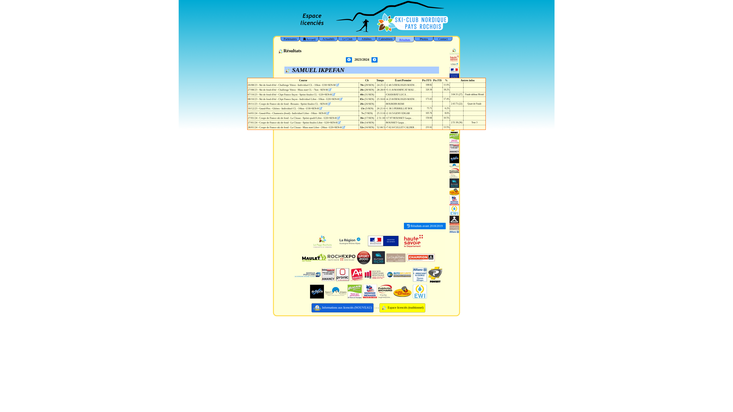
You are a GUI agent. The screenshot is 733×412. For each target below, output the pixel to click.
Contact (443, 39)
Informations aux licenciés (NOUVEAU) (346, 307)
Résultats (404, 40)
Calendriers (385, 39)
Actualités (328, 39)
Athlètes (366, 39)
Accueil (311, 39)
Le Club (347, 39)
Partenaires (290, 39)
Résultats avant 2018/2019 (426, 226)
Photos (424, 39)
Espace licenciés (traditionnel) (405, 307)
